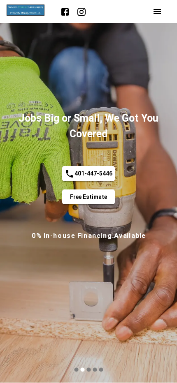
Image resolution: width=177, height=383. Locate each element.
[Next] (163, 204)
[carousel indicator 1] (76, 370)
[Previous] (14, 204)
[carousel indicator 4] (95, 370)
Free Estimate (88, 197)
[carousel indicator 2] (82, 370)
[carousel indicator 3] (89, 370)
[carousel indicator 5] (101, 370)
